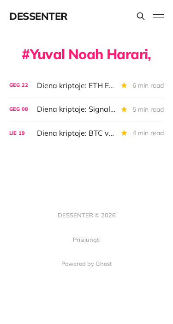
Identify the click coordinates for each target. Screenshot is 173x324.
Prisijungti (87, 239)
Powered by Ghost (86, 263)
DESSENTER (38, 16)
